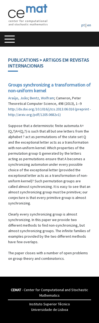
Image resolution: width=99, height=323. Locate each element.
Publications (23, 60)
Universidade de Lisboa (49, 309)
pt (83, 25)
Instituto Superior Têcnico (49, 304)
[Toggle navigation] (9, 39)
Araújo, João (18, 98)
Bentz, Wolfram (42, 98)
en (89, 25)
